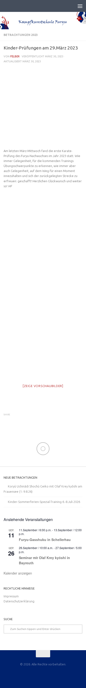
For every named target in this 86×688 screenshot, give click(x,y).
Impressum (11, 596)
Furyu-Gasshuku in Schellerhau (45, 539)
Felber (15, 56)
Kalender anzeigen (18, 573)
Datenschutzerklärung (19, 601)
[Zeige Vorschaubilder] (43, 386)
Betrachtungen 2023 (21, 34)
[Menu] (80, 6)
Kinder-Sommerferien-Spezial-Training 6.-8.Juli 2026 (44, 501)
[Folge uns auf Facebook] (43, 675)
